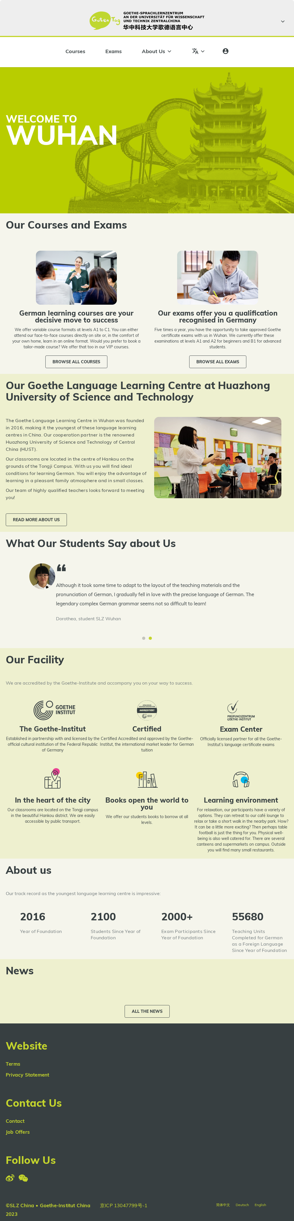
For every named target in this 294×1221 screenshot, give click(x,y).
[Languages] (198, 51)
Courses (75, 51)
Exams (113, 51)
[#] (282, 21)
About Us (153, 51)
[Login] (225, 51)
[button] (76, 362)
